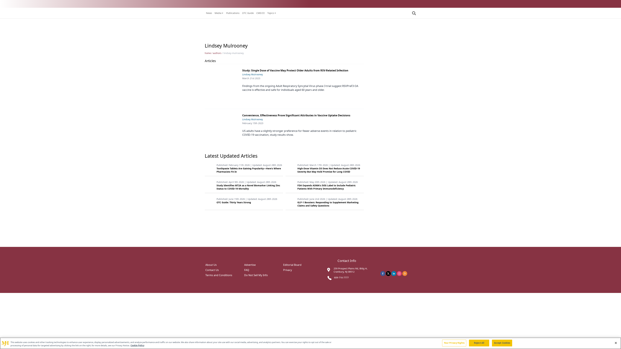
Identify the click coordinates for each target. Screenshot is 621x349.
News (209, 13)
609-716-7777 (341, 277)
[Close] (615, 342)
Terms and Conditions (218, 275)
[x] (388, 273)
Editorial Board (292, 265)
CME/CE (260, 13)
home (208, 53)
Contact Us (212, 270)
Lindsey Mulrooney (252, 74)
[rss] (404, 273)
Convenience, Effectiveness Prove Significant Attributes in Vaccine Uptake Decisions (296, 115)
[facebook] (382, 273)
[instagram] (399, 273)
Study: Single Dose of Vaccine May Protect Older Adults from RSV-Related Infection (295, 70)
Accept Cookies (502, 342)
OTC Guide (248, 13)
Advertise (250, 265)
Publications (233, 13)
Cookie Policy (137, 345)
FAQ (246, 270)
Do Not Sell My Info (256, 275)
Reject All (479, 342)
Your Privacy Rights (454, 342)
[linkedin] (393, 273)
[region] (310, 343)
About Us (211, 265)
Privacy (287, 270)
